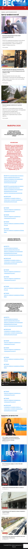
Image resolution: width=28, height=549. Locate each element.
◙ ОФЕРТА (6, 317)
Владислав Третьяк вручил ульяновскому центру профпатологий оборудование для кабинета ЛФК (13, 71)
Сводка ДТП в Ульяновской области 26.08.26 (13, 487)
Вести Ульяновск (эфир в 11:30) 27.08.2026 (12, 463)
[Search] (25, 8)
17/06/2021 (5, 74)
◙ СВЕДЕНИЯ (7, 329)
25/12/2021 (5, 38)
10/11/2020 (5, 106)
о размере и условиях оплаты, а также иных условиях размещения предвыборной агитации (13, 332)
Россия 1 (4, 460)
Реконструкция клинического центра (12, 105)
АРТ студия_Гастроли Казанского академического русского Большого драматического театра (11, 439)
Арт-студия (5, 433)
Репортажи (5, 32)
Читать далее (5, 47)
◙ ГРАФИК (6, 207)
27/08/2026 (5, 441)
